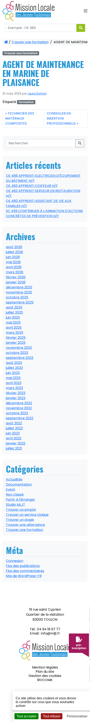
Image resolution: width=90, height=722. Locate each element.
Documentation (19, 484)
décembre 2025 (19, 287)
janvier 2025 (16, 342)
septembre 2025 (19, 302)
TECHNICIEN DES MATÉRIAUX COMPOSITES (19, 118)
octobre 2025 (17, 297)
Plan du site (45, 671)
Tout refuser (51, 716)
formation (26, 102)
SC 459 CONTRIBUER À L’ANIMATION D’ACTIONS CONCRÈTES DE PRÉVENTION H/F (44, 213)
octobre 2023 (17, 352)
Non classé (15, 494)
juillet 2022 (14, 428)
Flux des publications (23, 565)
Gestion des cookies (44, 675)
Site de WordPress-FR (24, 575)
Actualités (14, 479)
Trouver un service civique (27, 514)
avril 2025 (14, 327)
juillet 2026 (14, 252)
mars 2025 (14, 332)
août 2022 (14, 423)
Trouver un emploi (21, 509)
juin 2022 (13, 433)
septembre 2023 (19, 357)
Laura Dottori (37, 93)
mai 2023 (13, 377)
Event (10, 489)
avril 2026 (14, 267)
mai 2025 (13, 322)
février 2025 (16, 337)
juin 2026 (13, 257)
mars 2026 (14, 272)
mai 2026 (13, 262)
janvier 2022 (15, 443)
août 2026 (14, 247)
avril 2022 (13, 438)
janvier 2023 (15, 398)
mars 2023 (14, 388)
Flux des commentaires (25, 570)
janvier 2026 (16, 282)
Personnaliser (77, 716)
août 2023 (14, 362)
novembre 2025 (19, 292)
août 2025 (14, 307)
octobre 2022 (17, 413)
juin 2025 (13, 317)
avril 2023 (13, 383)
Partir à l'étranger (20, 499)
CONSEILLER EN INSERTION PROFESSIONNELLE (61, 118)
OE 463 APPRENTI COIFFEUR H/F (32, 185)
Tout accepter (26, 716)
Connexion (14, 560)
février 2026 (16, 277)
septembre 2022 (19, 418)
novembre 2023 (19, 347)
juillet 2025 (14, 312)
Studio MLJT (15, 504)
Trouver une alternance (25, 524)
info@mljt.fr (50, 633)
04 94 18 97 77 (48, 629)
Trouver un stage (20, 519)
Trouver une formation (30, 42)
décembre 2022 (19, 403)
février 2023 (15, 393)
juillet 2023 (14, 367)
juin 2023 (13, 372)
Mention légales (45, 667)
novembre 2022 (19, 408)
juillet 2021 (14, 448)
